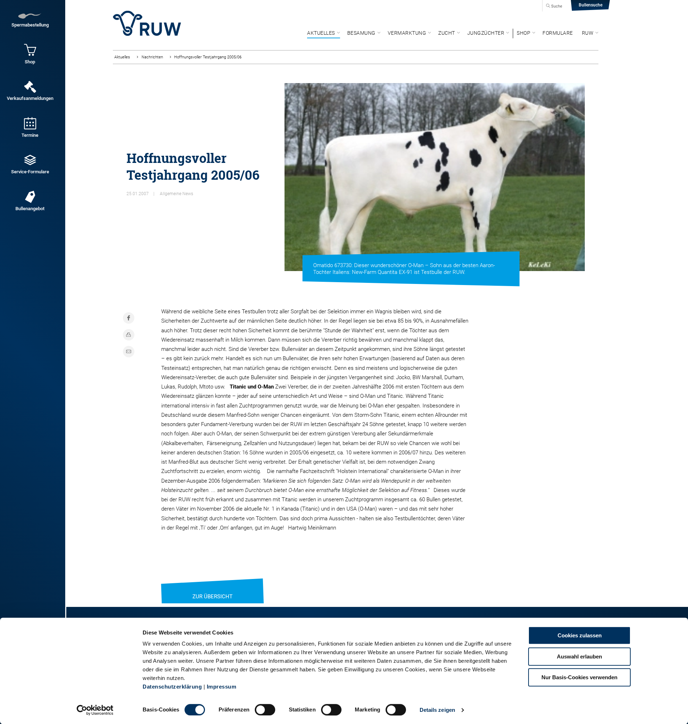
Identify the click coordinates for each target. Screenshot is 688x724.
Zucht (446, 33)
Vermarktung (407, 33)
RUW (588, 33)
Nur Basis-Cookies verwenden (579, 677)
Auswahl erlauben (579, 656)
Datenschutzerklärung (172, 687)
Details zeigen (437, 710)
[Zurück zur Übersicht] (212, 587)
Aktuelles (321, 33)
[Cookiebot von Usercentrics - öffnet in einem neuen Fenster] (95, 710)
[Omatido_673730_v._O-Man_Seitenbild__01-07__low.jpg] (435, 177)
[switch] (265, 709)
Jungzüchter (486, 33)
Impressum (221, 687)
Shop (523, 33)
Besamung (361, 33)
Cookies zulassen (580, 635)
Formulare (558, 33)
